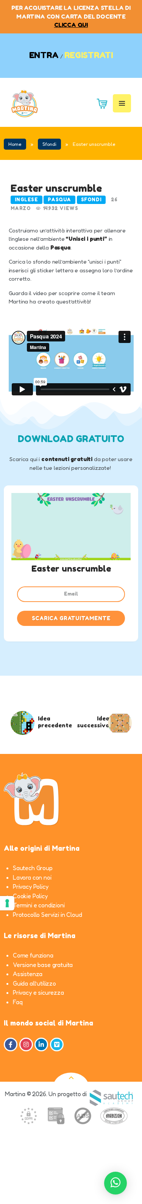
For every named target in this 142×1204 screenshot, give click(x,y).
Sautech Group (33, 868)
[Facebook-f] (10, 1044)
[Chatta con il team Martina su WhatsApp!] (115, 1183)
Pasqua (59, 199)
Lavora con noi (32, 877)
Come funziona (33, 955)
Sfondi (49, 144)
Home (15, 144)
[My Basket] (99, 103)
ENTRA (44, 55)
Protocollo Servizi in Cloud (47, 914)
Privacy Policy (30, 886)
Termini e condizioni (39, 905)
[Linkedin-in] (41, 1044)
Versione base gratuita (43, 965)
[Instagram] (26, 1044)
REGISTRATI (88, 55)
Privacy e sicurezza (38, 992)
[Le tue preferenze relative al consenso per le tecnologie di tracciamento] (7, 903)
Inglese (26, 199)
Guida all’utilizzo (34, 983)
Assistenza (27, 974)
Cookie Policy (30, 896)
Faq (18, 1002)
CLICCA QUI (71, 24)
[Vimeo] (57, 1044)
